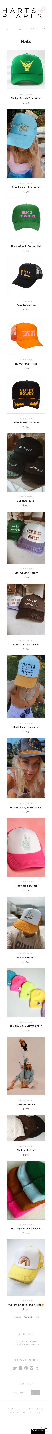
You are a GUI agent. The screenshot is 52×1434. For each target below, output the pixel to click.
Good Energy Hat (26, 501)
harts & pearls (26, 94)
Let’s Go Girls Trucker (26, 573)
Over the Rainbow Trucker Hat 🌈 (26, 1305)
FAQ (18, 1413)
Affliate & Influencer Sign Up (33, 1413)
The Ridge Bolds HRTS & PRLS (26, 1026)
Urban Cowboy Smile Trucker (26, 807)
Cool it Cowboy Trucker (26, 644)
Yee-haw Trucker (26, 957)
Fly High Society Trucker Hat (26, 98)
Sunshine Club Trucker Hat (26, 187)
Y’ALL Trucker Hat (26, 305)
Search (11, 1413)
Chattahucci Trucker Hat (26, 727)
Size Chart (12, 1409)
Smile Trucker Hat (26, 1104)
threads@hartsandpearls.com (26, 1345)
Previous (18, 1317)
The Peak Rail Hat (26, 1150)
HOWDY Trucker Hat (26, 364)
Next (37, 1317)
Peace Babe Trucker (26, 886)
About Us (22, 1409)
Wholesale (40, 1409)
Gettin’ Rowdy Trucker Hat (26, 422)
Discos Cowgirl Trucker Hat (26, 246)
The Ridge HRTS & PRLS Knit (26, 1228)
